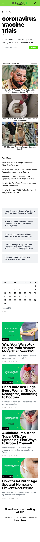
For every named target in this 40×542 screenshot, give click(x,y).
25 (10, 300)
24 (5, 300)
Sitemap (16, 520)
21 (25, 296)
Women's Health (8, 382)
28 (25, 300)
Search (33, 47)
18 (10, 296)
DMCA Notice (21, 518)
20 (20, 296)
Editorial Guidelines (9, 518)
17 (5, 296)
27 (20, 300)
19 (15, 296)
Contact (23, 520)
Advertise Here (32, 518)
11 (10, 293)
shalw (4, 361)
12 (15, 293)
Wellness (5, 339)
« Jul (4, 312)
